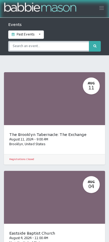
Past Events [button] (25, 35)
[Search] (95, 46)
